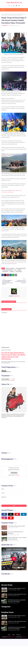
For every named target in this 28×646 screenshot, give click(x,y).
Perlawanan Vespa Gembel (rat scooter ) (16, 588)
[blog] (17, 517)
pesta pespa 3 (5, 271)
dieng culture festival (10, 268)
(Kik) (15, 263)
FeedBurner (17, 475)
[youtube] (11, 517)
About (13, 634)
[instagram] (14, 5)
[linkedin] (24, 514)
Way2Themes (13, 636)
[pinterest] (16, 5)
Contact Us (18, 634)
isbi (15, 270)
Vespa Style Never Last (14, 2)
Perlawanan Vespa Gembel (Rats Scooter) (17, 594)
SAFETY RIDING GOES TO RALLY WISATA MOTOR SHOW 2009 (17, 538)
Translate (12, 380)
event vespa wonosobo (20, 268)
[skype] (19, 5)
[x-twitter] (11, 5)
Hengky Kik (5, 25)
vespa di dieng (7, 14)
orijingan (19, 270)
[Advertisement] (14, 435)
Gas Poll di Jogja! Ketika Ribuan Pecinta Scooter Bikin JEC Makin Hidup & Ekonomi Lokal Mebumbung (13, 356)
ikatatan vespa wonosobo (8, 270)
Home (2, 14)
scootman (12, 271)
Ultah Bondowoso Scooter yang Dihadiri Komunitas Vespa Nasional (16, 600)
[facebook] (9, 5)
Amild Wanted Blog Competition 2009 (16, 526)
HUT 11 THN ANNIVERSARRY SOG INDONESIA (15, 532)
